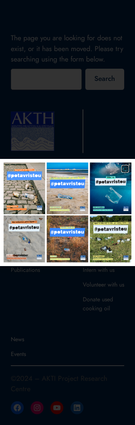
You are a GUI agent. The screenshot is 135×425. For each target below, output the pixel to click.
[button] (125, 169)
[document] (67, 212)
